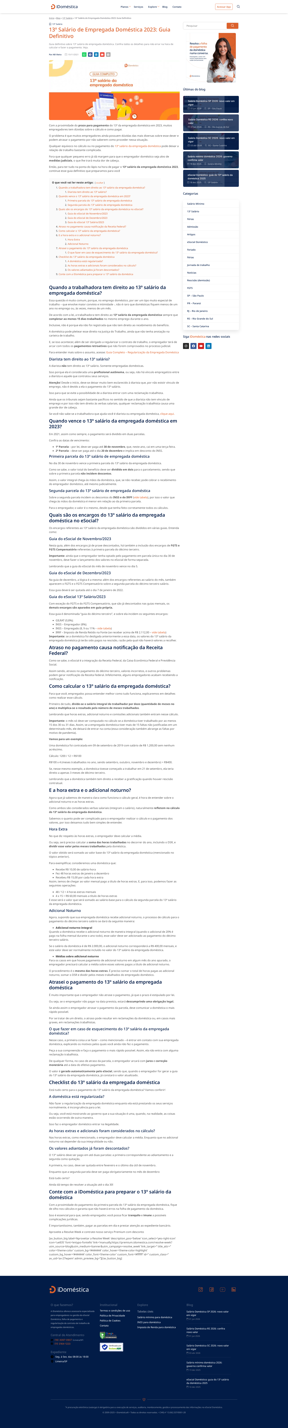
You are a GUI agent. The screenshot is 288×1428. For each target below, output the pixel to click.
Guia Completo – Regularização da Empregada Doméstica (142, 851)
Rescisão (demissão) (198, 779)
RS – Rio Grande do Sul (200, 817)
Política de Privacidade (19, 493)
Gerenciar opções (16, 468)
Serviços (138, 505)
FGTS (190, 786)
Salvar (54, 484)
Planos (124, 505)
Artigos (191, 733)
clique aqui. (167, 912)
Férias (190, 717)
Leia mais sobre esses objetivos (24, 479)
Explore (152, 505)
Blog (165, 505)
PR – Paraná (194, 801)
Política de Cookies (17, 489)
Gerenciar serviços (17, 472)
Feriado (191, 748)
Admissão (192, 725)
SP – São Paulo (195, 794)
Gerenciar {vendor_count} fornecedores (29, 475)
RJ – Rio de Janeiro (197, 809)
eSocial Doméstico (197, 740)
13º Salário (67, 516)
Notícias (191, 771)
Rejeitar (21, 484)
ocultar (99, 681)
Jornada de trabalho (198, 763)
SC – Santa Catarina (198, 824)
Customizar (38, 484)
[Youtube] (201, 845)
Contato (177, 505)
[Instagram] (186, 845)
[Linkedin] (209, 845)
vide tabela (141, 996)
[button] (144, 221)
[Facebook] (193, 845)
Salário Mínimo (195, 702)
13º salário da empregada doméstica (138, 644)
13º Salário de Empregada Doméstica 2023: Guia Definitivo (109, 531)
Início (51, 516)
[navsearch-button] (238, 505)
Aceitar (7, 484)
